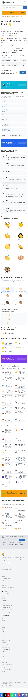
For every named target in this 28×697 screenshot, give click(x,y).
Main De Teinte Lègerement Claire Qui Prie (7, 385)
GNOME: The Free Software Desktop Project (12, 676)
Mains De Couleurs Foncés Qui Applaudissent (20, 522)
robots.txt (10, 685)
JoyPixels (4, 631)
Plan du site (4, 685)
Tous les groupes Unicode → (8, 587)
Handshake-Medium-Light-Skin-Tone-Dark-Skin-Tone (7, 372)
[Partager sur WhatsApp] (12, 695)
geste (24, 63)
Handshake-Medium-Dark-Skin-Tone (20, 391)
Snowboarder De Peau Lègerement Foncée (6, 459)
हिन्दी (8, 547)
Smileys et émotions (7, 605)
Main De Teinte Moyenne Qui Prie (20, 419)
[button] (14, 101)
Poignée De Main (19, 342)
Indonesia (13, 547)
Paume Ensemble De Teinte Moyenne (20, 412)
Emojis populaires (6, 649)
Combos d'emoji (6, 640)
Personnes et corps (15, 16)
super (23, 65)
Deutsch (16, 540)
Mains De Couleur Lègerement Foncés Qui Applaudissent (7, 523)
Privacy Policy (5, 667)
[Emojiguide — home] (8, 2)
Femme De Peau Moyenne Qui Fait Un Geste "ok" (7, 477)
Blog (3, 651)
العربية (4, 547)
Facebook (4, 622)
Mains (2, 18)
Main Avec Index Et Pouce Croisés (7, 452)
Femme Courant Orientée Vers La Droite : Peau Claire (20, 477)
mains (3, 65)
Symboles (4, 576)
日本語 (16, 544)
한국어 (21, 544)
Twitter (3, 627)
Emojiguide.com (5, 16)
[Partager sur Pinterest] (8, 695)
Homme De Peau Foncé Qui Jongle (20, 464)
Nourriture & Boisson (7, 609)
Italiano (4, 542)
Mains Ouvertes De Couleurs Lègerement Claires (7, 379)
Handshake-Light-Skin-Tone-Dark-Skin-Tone (7, 391)
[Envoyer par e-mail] (26, 695)
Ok (4, 529)
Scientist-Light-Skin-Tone (20, 445)
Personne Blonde (19, 430)
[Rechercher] (25, 7)
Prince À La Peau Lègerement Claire (19, 438)
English (4, 540)
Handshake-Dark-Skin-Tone (20, 408)
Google (3, 620)
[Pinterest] (9, 563)
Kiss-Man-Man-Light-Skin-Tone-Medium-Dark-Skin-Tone (20, 470)
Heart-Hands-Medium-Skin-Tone (19, 397)
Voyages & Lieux (6, 578)
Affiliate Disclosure (6, 669)
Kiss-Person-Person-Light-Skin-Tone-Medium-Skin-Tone (6, 431)
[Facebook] (3, 563)
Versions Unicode (6, 647)
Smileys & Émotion (6, 580)
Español (10, 540)
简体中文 (11, 544)
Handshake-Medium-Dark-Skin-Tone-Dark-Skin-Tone (20, 385)
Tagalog (20, 547)
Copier (23, 72)
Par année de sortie (6, 645)
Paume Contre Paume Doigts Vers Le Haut (7, 343)
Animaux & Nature (6, 583)
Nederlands (11, 542)
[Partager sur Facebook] (1, 695)
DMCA (3, 671)
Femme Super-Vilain (20, 482)
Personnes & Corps (6, 569)
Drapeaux (4, 571)
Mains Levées (7, 348)
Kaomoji (4, 654)
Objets (3, 574)
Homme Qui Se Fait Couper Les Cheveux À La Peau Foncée (20, 452)
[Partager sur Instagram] (19, 695)
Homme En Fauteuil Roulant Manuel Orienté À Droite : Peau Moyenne (7, 484)
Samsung (4, 629)
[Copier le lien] (22, 695)
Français (22, 540)
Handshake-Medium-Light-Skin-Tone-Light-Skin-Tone (7, 402)
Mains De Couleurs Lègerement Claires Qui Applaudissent (7, 515)
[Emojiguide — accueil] (3, 554)
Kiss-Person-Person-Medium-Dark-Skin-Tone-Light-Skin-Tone (7, 470)
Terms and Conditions (7, 664)
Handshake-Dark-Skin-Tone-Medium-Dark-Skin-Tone (20, 379)
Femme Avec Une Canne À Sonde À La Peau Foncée (7, 446)
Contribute (4, 662)
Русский (4, 544)
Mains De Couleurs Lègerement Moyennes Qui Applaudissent (20, 515)
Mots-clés (4, 642)
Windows (4, 625)
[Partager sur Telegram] (16, 695)
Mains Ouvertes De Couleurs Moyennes (7, 397)
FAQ (3, 656)
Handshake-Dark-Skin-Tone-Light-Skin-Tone (20, 402)
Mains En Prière (20, 348)
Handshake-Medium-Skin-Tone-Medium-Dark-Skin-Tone (7, 419)
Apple (3, 618)
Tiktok (3, 634)
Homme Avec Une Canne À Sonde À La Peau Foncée (20, 459)
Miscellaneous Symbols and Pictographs (12, 135)
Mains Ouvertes (7, 351)
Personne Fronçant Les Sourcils (6, 464)
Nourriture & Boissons (7, 585)
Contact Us (4, 673)
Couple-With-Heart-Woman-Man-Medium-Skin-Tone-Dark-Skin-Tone (7, 439)
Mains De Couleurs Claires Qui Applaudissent (20, 508)
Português (18, 542)
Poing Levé (19, 529)
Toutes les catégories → (7, 612)
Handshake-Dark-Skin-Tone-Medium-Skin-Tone (7, 413)
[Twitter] (6, 563)
